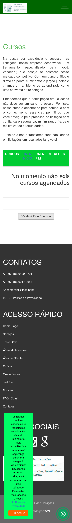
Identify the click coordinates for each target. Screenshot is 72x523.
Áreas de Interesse (15, 350)
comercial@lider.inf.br (20, 290)
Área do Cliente (13, 358)
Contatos (8, 406)
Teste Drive (10, 342)
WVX (47, 511)
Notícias (8, 390)
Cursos (7, 366)
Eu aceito (18, 513)
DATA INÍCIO (27, 156)
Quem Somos (11, 374)
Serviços (8, 334)
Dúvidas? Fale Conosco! (36, 216)
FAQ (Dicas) (10, 398)
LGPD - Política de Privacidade (22, 298)
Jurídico (8, 382)
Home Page (10, 326)
